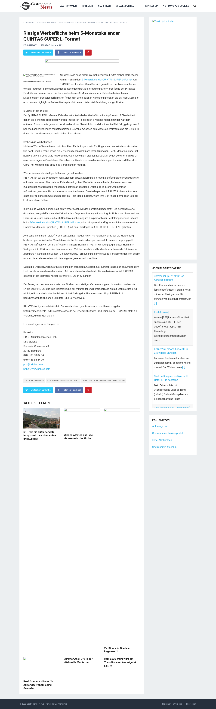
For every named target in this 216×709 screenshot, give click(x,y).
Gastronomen (68, 6)
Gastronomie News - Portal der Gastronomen (47, 704)
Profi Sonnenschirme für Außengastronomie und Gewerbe (38, 685)
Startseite (28, 23)
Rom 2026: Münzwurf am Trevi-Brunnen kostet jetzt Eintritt (120, 662)
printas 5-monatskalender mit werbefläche (104, 381)
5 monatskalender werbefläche (63, 381)
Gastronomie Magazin (164, 443)
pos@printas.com (33, 364)
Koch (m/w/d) (161, 312)
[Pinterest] (88, 53)
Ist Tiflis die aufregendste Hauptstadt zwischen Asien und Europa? (39, 435)
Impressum (151, 6)
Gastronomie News (46, 23)
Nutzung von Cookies (176, 6)
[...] (155, 303)
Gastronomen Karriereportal (167, 429)
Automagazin (159, 422)
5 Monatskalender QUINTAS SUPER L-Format (107, 79)
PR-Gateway (30, 45)
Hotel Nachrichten (162, 436)
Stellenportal (124, 6)
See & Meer (104, 6)
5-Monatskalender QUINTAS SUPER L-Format (55, 222)
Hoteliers (87, 6)
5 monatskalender (35, 381)
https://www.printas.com (36, 368)
